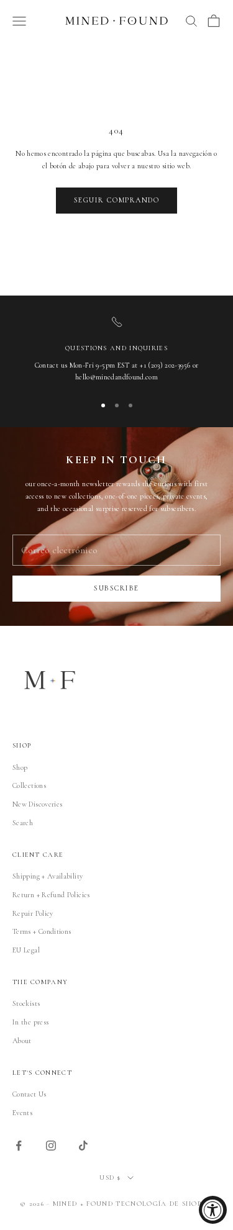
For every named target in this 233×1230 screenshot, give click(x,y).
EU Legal (26, 950)
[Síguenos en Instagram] (51, 1145)
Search (22, 822)
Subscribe (116, 588)
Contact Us (29, 1094)
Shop (19, 767)
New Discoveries (37, 804)
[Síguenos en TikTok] (83, 1145)
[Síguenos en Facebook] (18, 1145)
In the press (30, 1022)
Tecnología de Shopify (164, 1204)
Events (22, 1112)
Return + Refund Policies (51, 894)
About (22, 1040)
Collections (29, 785)
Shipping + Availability (47, 876)
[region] (116, 349)
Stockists (26, 1003)
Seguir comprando (117, 200)
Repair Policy (32, 913)
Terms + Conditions (41, 931)
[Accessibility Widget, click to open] (213, 1210)
